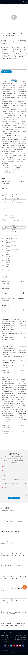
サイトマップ (19, 650)
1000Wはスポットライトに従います (12, 531)
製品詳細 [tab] (14, 79)
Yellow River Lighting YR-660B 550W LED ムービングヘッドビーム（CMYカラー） (13, 625)
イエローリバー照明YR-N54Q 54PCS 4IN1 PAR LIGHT (12, 601)
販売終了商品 (5, 510)
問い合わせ (6, 71)
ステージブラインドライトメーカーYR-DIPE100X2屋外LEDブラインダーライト (13, 554)
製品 (11, 510)
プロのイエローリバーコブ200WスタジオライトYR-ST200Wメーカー (13, 577)
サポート (15, 510)
